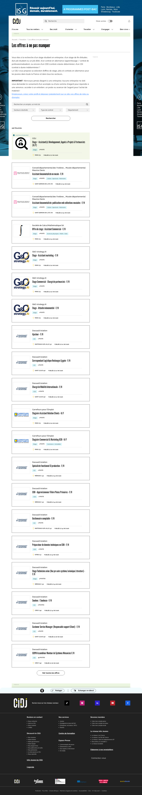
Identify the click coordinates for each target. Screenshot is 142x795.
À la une (15, 29)
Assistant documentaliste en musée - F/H (47, 174)
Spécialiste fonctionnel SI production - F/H (48, 466)
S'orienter (69, 29)
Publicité (38, 791)
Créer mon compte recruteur (100, 723)
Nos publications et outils (35, 748)
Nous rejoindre (32, 754)
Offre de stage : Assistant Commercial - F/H (49, 229)
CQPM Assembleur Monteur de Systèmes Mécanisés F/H (53, 653)
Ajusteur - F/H (37, 334)
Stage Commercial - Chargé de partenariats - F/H (51, 281)
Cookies (104, 791)
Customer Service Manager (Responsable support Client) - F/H (56, 627)
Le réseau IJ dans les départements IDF (103, 739)
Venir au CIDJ (32, 723)
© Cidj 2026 (96, 791)
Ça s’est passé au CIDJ (34, 752)
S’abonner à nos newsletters (101, 750)
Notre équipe (32, 743)
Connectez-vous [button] (98, 758)
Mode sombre (101, 21)
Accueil (14, 40)
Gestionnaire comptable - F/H (43, 518)
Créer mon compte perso (99, 721)
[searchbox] (23, 110)
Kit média (62, 751)
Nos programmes (33, 746)
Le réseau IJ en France (98, 735)
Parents (62, 727)
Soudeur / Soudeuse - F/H (42, 600)
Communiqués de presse (67, 744)
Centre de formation (67, 733)
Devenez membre (97, 717)
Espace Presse (64, 740)
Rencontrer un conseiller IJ (99, 741)
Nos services (64, 717)
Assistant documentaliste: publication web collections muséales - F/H (58, 203)
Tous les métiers (33, 29)
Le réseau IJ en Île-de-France (100, 737)
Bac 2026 (53, 29)
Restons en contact (34, 717)
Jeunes (62, 721)
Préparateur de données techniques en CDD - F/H (50, 544)
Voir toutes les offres (50, 673)
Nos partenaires (32, 750)
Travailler (87, 29)
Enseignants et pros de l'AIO (68, 723)
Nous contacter (32, 721)
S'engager (105, 29)
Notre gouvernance (33, 741)
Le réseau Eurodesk (97, 743)
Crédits (30, 727)
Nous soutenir (32, 725)
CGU (89, 791)
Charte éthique (54, 791)
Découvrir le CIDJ (34, 733)
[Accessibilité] (42, 690)
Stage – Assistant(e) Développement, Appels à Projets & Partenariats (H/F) (58, 143)
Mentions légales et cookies (68, 791)
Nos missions (32, 737)
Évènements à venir (65, 746)
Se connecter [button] (129, 21)
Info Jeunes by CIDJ (35, 760)
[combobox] (24, 110)
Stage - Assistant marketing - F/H (45, 255)
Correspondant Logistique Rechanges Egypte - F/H (51, 360)
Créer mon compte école (99, 725)
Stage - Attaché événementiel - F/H (45, 308)
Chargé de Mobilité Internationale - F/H (47, 387)
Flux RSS (45, 791)
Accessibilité (83, 791)
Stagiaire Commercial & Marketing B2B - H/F (49, 439)
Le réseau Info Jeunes (99, 731)
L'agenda (30, 767)
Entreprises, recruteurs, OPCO (68, 725)
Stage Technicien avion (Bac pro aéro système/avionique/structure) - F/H (58, 572)
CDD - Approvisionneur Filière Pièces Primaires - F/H (52, 492)
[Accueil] (21, 21)
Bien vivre (124, 29)
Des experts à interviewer (67, 748)
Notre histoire (32, 739)
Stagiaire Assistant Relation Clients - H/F (48, 413)
